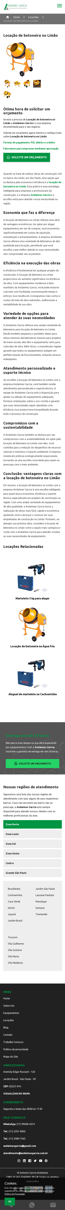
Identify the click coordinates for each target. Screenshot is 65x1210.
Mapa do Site (10, 1056)
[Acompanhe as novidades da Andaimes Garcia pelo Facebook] (29, 1160)
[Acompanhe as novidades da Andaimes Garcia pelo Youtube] (40, 1160)
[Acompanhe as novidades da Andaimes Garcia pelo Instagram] (19, 1160)
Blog (5, 1027)
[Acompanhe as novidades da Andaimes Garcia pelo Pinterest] (46, 1160)
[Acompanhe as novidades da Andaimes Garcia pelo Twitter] (35, 1160)
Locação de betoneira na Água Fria (32, 646)
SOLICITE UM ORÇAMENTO (29, 157)
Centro (10, 863)
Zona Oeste (12, 853)
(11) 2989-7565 (14, 1138)
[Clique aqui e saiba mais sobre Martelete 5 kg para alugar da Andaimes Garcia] (33, 577)
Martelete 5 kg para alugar (32, 598)
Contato (7, 1034)
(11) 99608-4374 (19, 1124)
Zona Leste (12, 834)
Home (16, 17)
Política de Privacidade (15, 1194)
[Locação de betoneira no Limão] (59, 7)
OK (9, 1201)
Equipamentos (11, 1013)
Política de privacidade (15, 1049)
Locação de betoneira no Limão (20, 20)
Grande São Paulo (16, 872)
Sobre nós (8, 1005)
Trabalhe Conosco (13, 1042)
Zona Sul (11, 843)
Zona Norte (12, 824)
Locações (8, 1020)
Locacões (33, 17)
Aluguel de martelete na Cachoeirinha (32, 694)
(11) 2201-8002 (14, 1131)
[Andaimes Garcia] (16, 6)
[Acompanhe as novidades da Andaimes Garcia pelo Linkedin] (24, 1160)
